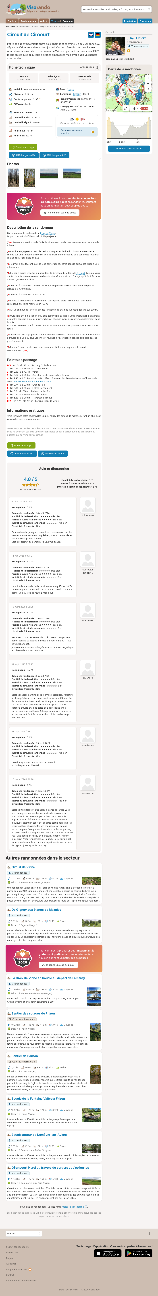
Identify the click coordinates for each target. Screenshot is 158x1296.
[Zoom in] (148, 78)
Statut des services (69, 1289)
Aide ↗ (44, 21)
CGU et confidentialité (17, 1246)
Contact (10, 1274)
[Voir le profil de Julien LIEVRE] (115, 46)
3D (142, 108)
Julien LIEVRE (136, 38)
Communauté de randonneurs (22, 1280)
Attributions (111, 110)
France (70, 89)
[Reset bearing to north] (148, 89)
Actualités (11, 1263)
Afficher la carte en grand (129, 148)
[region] (129, 93)
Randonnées (27, 21)
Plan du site (12, 1252)
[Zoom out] (148, 83)
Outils (11, 21)
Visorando (10, 26)
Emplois (10, 1258)
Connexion (145, 21)
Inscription (130, 21)
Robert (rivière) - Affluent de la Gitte (32, 381)
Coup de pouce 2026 (16, 1269)
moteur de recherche (73, 1206)
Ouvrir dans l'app (25, 147)
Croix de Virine (47, 233)
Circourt (77, 93)
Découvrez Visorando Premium (71, 132)
